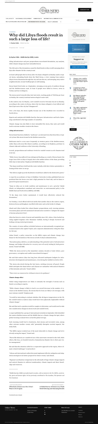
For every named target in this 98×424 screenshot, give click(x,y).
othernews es (79, 49)
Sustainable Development (24, 18)
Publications (64, 412)
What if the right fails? (79, 118)
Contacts (80, 410)
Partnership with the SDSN (36, 21)
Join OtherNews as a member (68, 410)
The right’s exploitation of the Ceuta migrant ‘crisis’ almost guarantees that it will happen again (80, 110)
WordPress (91, 422)
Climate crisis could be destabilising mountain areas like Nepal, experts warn (80, 81)
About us (80, 416)
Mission (80, 414)
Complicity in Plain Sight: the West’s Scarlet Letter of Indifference (80, 89)
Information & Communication (53, 18)
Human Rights (38, 18)
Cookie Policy (30, 412)
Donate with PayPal (78, 67)
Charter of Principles (32, 410)
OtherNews (12, 31)
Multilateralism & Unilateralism (16, 21)
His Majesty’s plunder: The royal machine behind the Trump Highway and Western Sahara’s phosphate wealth (79, 99)
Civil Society (10, 18)
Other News (10, 408)
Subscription (84, 9)
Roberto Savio (81, 412)
